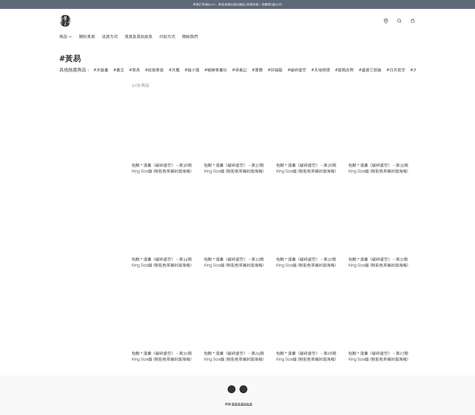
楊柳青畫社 (217, 70)
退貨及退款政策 (138, 36)
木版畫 (102, 70)
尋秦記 (241, 70)
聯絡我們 (190, 36)
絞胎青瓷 (156, 70)
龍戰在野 (346, 70)
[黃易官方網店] (65, 21)
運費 (259, 70)
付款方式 (167, 36)
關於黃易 (87, 36)
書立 (120, 70)
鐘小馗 (193, 70)
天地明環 (322, 70)
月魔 (176, 70)
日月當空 (397, 70)
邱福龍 (277, 70)
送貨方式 (110, 36)
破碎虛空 (298, 70)
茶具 (136, 70)
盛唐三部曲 (371, 70)
